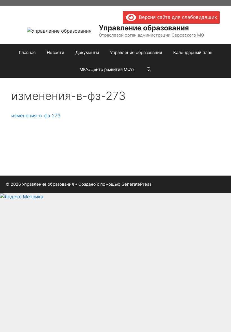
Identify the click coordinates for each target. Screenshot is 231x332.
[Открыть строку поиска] (148, 69)
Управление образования (144, 28)
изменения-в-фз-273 (36, 115)
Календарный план (192, 52)
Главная (27, 52)
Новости (55, 52)
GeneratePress (136, 184)
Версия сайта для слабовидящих (176, 17)
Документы (87, 52)
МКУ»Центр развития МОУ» (107, 69)
